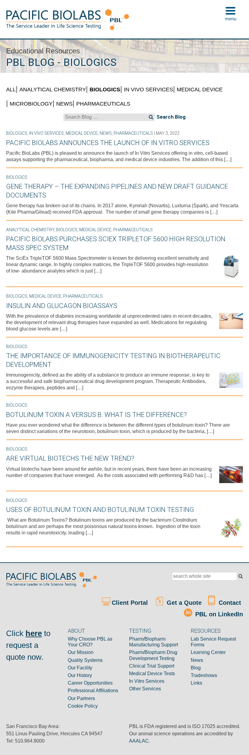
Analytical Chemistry (52, 89)
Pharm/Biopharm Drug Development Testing (153, 655)
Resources (206, 631)
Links (196, 683)
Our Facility (80, 667)
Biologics (105, 89)
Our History (80, 675)
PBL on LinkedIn (218, 614)
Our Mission (81, 652)
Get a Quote (183, 602)
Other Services (145, 688)
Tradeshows (204, 675)
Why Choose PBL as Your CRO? (90, 641)
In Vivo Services (148, 89)
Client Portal (131, 602)
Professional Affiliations (93, 690)
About (76, 631)
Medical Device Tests (152, 673)
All (11, 89)
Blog (196, 667)
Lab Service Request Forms (213, 641)
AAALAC (139, 740)
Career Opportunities (90, 683)
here (34, 633)
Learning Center (208, 652)
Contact (229, 602)
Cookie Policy (83, 706)
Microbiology (31, 104)
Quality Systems (85, 660)
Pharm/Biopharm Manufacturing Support (153, 641)
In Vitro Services (146, 681)
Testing (140, 631)
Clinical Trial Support (151, 666)
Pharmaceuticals (103, 104)
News (64, 104)
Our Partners (81, 698)
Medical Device (200, 89)
